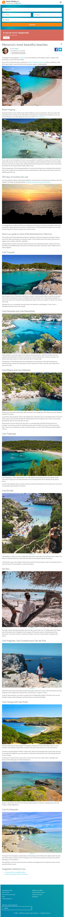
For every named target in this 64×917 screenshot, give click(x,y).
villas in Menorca (40, 117)
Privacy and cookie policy (8, 894)
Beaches (21, 53)
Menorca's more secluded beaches (15, 872)
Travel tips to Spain (37, 894)
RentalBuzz (35, 896)
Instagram (32, 628)
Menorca (15, 53)
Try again (6, 37)
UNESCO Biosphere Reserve (35, 62)
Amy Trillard (15, 48)
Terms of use (5, 892)
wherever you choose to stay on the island (38, 182)
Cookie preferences (7, 899)
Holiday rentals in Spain (38, 892)
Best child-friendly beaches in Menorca (16, 874)
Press (3, 896)
